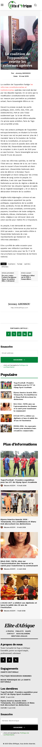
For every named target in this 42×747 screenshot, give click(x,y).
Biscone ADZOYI (9, 485)
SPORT (3, 697)
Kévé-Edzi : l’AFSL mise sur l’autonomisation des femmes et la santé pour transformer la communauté (25, 407)
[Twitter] (14, 334)
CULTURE (4, 708)
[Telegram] (30, 334)
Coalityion (11, 264)
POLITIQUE (17, 49)
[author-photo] (2, 485)
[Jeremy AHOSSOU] (19, 294)
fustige (19, 264)
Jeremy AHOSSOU (23, 73)
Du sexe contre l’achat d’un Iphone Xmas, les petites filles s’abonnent (9, 278)
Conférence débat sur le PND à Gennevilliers (28, 277)
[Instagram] (9, 660)
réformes (4, 267)
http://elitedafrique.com (19, 308)
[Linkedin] (24, 334)
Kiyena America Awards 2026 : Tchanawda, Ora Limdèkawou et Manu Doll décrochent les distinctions (25, 395)
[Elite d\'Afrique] (19, 5)
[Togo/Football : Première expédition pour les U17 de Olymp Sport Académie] (6, 385)
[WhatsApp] (19, 334)
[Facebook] (8, 334)
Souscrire (17, 360)
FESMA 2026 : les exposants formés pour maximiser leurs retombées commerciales (25, 428)
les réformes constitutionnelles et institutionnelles (17, 87)
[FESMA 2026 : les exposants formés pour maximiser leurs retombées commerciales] (6, 428)
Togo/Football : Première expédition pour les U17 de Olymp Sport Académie (24, 385)
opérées (27, 264)
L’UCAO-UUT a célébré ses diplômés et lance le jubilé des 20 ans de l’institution (26, 418)
